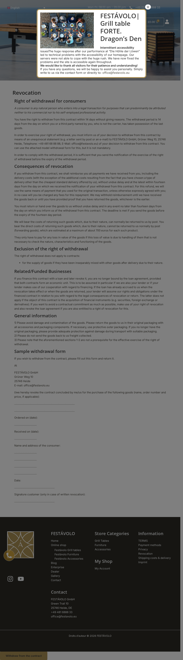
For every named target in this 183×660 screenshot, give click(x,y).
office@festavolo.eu (115, 72)
